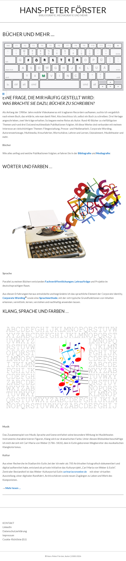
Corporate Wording (13, 297)
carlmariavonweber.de (75, 471)
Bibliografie (84, 153)
